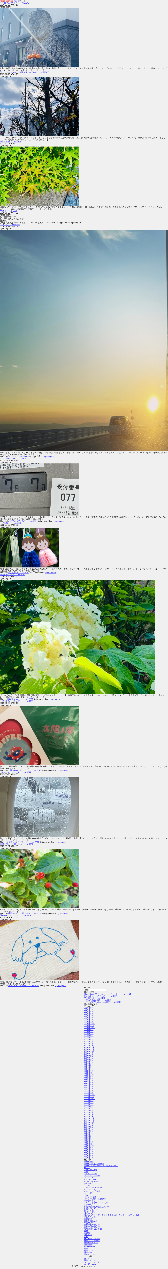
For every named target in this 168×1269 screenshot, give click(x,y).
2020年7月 (88, 1152)
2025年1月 (88, 1045)
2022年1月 (88, 1116)
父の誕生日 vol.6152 (94, 998)
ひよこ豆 (88, 1193)
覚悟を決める (90, 1246)
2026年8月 (88, 1008)
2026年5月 (88, 1014)
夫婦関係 (88, 1219)
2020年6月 (88, 1154)
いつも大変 (89, 1177)
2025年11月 (89, 1026)
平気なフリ (89, 1223)
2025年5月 (88, 1037)
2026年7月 (88, 1010)
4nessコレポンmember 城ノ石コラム (101, 1166)
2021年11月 (89, 1120)
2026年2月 (88, 1020)
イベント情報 (90, 1179)
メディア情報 (90, 1197)
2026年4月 (88, 1016)
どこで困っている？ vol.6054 (14, 458)
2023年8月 (88, 1079)
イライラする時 (91, 1181)
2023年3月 (88, 1089)
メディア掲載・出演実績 (95, 1199)
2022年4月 (88, 1110)
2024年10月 (89, 1051)
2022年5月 (88, 1108)
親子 (86, 1248)
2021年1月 (88, 1140)
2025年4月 (88, 1039)
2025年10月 (89, 1028)
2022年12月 (89, 1095)
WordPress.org (90, 1264)
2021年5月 (88, 1132)
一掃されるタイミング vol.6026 (16, 701)
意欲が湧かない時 (92, 1227)
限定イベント (90, 1254)
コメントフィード (92, 1262)
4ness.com (88, 1162)
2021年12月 (89, 1118)
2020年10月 (89, 1146)
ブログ (87, 1195)
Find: (86, 990)
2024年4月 (88, 1063)
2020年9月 (88, 1148)
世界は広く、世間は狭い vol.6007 (16, 844)
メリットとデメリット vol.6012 (15, 772)
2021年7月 (88, 1128)
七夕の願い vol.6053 (10, 523)
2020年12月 (89, 1142)
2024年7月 (88, 1057)
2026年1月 (88, 1022)
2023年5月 (88, 1085)
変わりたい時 (90, 1217)
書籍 (86, 1231)
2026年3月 (88, 1018)
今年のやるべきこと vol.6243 (14, 3)
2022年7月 (88, 1105)
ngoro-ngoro (49, 456)
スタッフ (88, 1185)
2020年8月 (88, 1150)
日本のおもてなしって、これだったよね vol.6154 (107, 994)
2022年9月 (88, 1101)
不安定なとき (90, 1201)
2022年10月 (89, 1099)
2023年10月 (89, 1075)
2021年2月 (88, 1138)
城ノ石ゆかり (90, 1213)
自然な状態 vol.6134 (10, 141)
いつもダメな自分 (92, 1175)
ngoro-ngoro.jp (90, 1170)
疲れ (86, 1237)
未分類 (87, 1233)
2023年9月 (88, 1077)
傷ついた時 (89, 1211)
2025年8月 (88, 1032)
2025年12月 (89, 1024)
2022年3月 (88, 1112)
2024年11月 (89, 1049)
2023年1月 (88, 1093)
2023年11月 (89, 1073)
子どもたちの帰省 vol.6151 (97, 1000)
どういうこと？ (91, 1189)
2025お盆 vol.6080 (10, 225)
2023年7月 (88, 1081)
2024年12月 (89, 1047)
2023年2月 (88, 1091)
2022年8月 (88, 1103)
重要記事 (88, 1252)
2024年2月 (88, 1067)
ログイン (88, 1258)
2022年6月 (88, 1106)
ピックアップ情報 (92, 1191)
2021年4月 (88, 1134)
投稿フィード (90, 1260)
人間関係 (88, 1205)
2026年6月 (88, 1012)
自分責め (88, 1244)
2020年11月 (89, 1144)
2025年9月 (88, 1030)
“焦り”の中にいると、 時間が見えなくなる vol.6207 (24, 72)
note (86, 1172)
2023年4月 (88, 1087)
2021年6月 (88, 1130)
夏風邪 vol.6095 (8, 211)
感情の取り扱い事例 (93, 1229)
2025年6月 (88, 1035)
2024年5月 (88, 1061)
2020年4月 (88, 1158)
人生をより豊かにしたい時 (96, 1203)
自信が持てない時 (92, 1239)
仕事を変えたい (91, 1209)
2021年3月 (88, 1136)
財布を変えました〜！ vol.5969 (15, 915)
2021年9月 (88, 1124)
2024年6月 (88, 1059)
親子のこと (89, 1250)
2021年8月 (88, 1126)
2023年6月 (88, 1083)
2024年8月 (88, 1055)
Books (87, 1168)
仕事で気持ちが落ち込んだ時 (97, 1207)
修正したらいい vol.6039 (12, 575)
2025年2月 (88, 1043)
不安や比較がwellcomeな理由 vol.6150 (103, 1002)
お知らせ (88, 1183)
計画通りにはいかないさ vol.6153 (100, 996)
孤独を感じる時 (91, 1221)
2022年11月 (89, 1097)
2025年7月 (88, 1034)
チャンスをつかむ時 (93, 1187)
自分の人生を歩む (92, 1241)
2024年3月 (88, 1065)
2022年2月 (88, 1114)
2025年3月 (88, 1041)
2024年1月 (88, 1069)
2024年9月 (88, 1053)
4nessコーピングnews (94, 1164)
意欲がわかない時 (92, 1225)
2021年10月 (89, 1122)
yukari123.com (90, 1174)
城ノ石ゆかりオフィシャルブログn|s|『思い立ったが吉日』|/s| (111, 1215)
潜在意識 (88, 1235)
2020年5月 (88, 1156)
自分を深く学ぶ (91, 1243)
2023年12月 (89, 1071)
